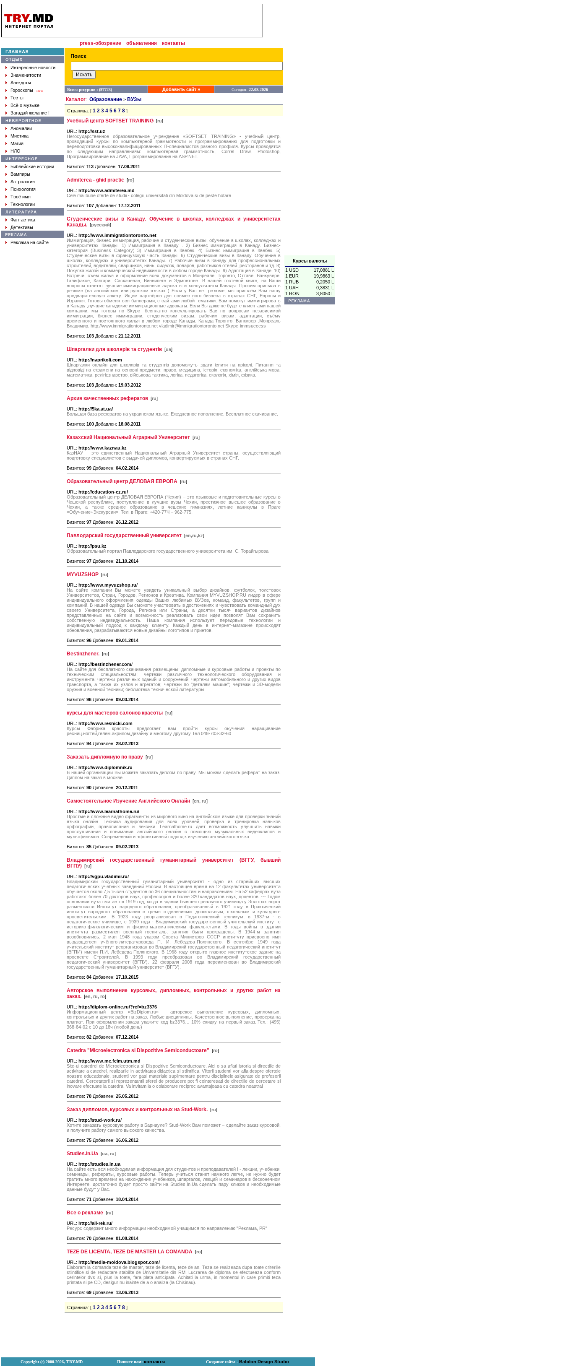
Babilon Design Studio (264, 1361)
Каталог (76, 99)
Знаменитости (25, 75)
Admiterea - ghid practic (95, 180)
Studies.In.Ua (82, 1153)
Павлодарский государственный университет (124, 535)
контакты (173, 43)
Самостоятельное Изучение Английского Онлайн (128, 801)
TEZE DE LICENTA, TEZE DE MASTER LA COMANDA (130, 1252)
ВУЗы (134, 99)
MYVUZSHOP (83, 574)
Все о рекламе (85, 1213)
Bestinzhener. (83, 654)
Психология (23, 189)
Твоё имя (20, 196)
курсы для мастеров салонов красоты (115, 713)
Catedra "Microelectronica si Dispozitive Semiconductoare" (138, 1050)
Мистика (19, 135)
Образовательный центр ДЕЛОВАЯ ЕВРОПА (122, 481)
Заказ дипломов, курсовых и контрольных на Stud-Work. (137, 1109)
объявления (141, 43)
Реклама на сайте (29, 242)
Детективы (21, 227)
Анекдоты (20, 82)
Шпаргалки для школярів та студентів (114, 349)
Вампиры (20, 174)
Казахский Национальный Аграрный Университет (128, 437)
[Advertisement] (309, 129)
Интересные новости (32, 67)
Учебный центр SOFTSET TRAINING (110, 121)
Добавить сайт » (181, 89)
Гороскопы (21, 90)
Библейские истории (32, 166)
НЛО (15, 150)
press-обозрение (100, 43)
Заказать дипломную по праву (105, 757)
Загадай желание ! (29, 112)
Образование (105, 99)
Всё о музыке (24, 105)
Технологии (22, 204)
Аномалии (21, 128)
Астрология (22, 181)
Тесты (16, 97)
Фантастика (22, 219)
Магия (16, 143)
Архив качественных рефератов (107, 398)
